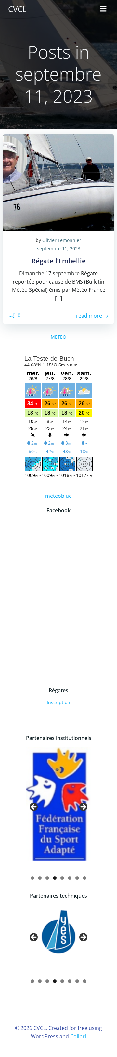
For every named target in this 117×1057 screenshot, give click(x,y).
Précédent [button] (34, 807)
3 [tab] (47, 878)
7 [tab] (77, 878)
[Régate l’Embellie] (58, 182)
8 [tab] (84, 878)
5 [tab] (62, 878)
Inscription (58, 702)
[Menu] (103, 9)
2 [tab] (40, 878)
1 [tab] (32, 878)
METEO (58, 337)
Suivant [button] (83, 807)
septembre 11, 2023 (58, 248)
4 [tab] (55, 878)
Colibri (78, 1036)
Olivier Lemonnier (61, 240)
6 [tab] (70, 878)
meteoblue (58, 495)
